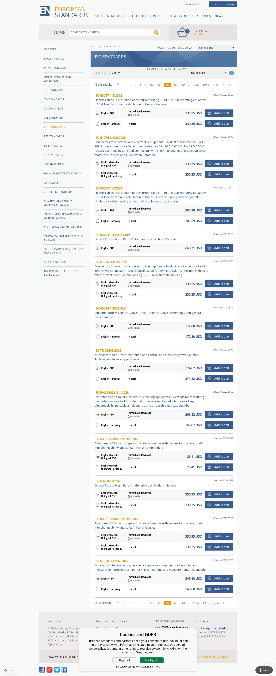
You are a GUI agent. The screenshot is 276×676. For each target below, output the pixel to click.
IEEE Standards (53, 136)
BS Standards (77, 628)
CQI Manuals (55, 644)
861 (159, 85)
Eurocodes (51, 183)
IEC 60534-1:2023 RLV (148, 312)
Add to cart (221, 113)
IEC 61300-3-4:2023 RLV (151, 565)
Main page (96, 46)
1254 (215, 85)
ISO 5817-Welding (54, 262)
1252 (196, 85)
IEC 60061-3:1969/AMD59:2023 (148, 523)
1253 (206, 85)
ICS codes (49, 49)
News (219, 16)
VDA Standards (75, 640)
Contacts (157, 16)
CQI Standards (53, 108)
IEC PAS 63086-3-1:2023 (149, 398)
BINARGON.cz (221, 656)
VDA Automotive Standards (62, 173)
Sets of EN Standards (58, 192)
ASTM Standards (54, 68)
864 (183, 85)
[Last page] (230, 85)
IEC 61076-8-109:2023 (150, 146)
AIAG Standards (54, 58)
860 (151, 85)
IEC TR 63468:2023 (147, 354)
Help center (137, 16)
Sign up (229, 4)
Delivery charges (181, 16)
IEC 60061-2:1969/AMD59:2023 (148, 443)
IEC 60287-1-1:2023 (151, 99)
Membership (116, 16)
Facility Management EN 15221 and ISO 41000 (63, 250)
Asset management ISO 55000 (62, 227)
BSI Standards (53, 90)
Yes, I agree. (151, 660)
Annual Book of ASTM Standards (58, 78)
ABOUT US (204, 16)
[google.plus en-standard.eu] (49, 671)
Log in (215, 4)
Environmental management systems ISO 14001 (63, 215)
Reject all (124, 660)
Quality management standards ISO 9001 (57, 203)
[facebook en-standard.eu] (42, 671)
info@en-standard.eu (216, 628)
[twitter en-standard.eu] (57, 671)
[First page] (118, 85)
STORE (99, 16)
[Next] (223, 85)
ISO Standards (53, 155)
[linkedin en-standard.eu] (64, 671)
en (199, 4)
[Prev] (125, 85)
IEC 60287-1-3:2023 (151, 194)
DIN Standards (53, 118)
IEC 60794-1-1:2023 (135, 483)
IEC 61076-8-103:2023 (151, 268)
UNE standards (53, 164)
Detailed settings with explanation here (138, 666)
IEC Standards (53, 127)
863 (175, 85)
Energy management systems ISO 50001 (63, 237)
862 (167, 85)
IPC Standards (53, 145)
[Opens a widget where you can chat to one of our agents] (264, 670)
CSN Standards (53, 99)
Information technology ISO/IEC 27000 (60, 272)
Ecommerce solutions (201, 656)
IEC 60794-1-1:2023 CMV (135, 237)
